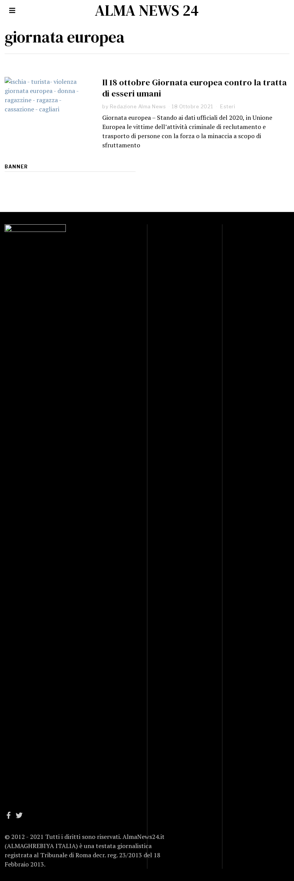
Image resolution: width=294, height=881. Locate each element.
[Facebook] (9, 815)
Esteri (227, 106)
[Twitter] (19, 815)
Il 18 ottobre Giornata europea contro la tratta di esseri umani (194, 88)
